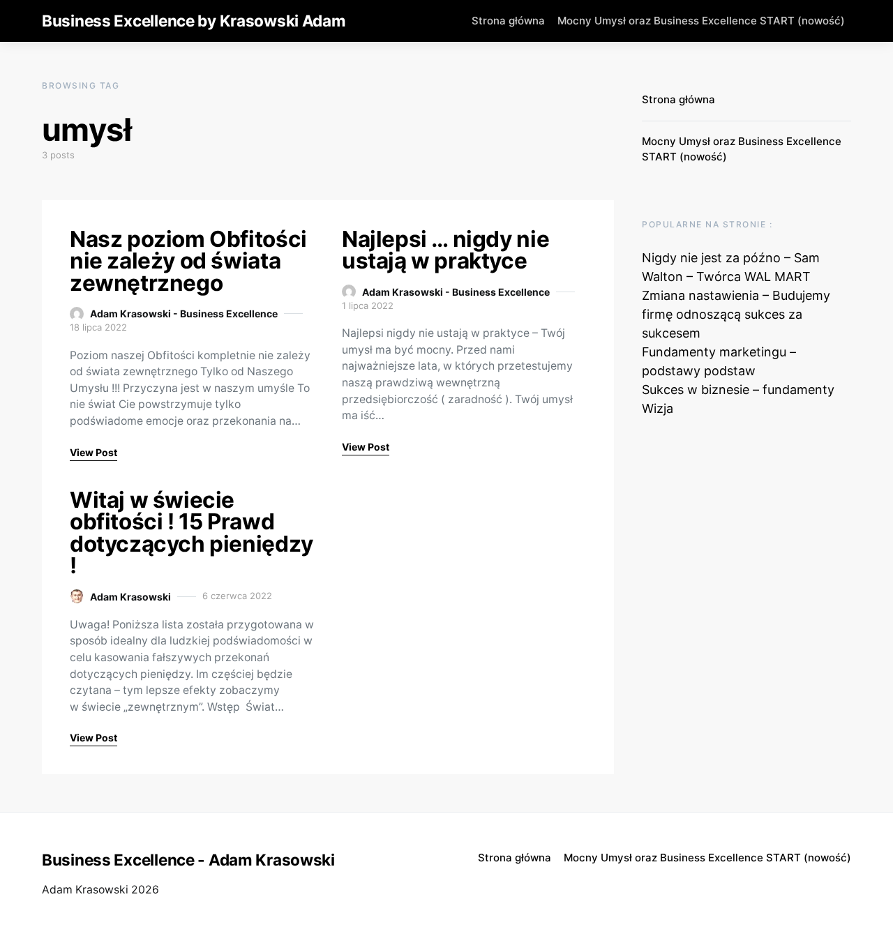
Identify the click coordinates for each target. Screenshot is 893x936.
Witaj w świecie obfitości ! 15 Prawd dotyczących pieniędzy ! (191, 533)
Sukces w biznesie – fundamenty (738, 389)
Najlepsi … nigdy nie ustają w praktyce (445, 250)
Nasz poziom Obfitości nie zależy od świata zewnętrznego (188, 260)
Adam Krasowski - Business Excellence (184, 313)
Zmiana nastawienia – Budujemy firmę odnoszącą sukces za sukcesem (736, 314)
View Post (93, 452)
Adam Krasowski (130, 597)
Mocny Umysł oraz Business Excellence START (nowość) (701, 20)
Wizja (657, 408)
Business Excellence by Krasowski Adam (194, 20)
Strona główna (508, 20)
